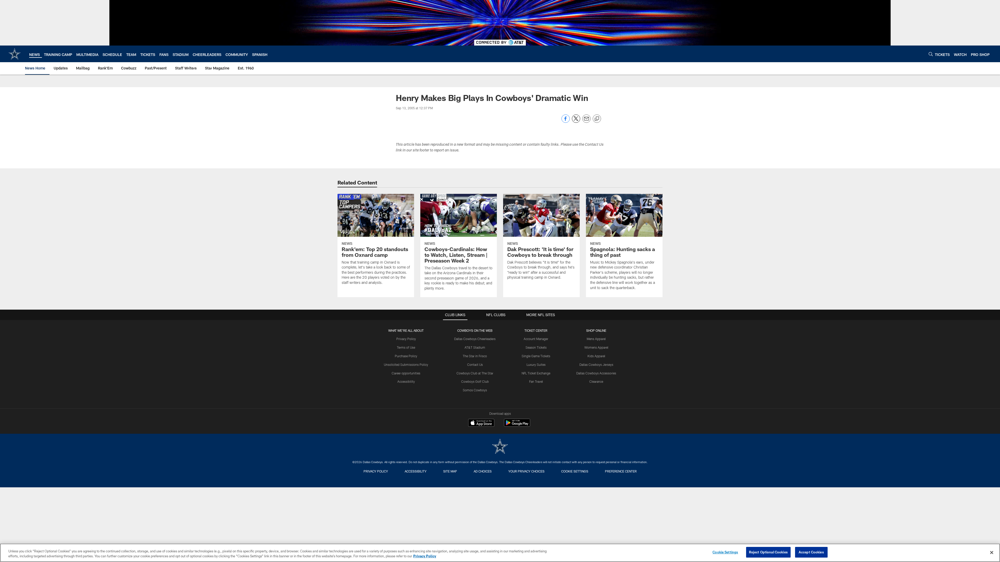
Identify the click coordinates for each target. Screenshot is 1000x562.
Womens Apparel (596, 347)
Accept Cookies (811, 552)
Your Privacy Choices (526, 471)
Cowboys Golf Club (475, 381)
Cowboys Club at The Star (475, 373)
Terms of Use (406, 347)
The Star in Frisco (475, 356)
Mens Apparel (596, 339)
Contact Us (475, 364)
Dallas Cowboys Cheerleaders (475, 339)
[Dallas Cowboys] (500, 447)
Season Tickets (536, 347)
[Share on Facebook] (565, 121)
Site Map (450, 471)
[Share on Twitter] (576, 121)
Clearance (596, 381)
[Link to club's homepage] (14, 54)
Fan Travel (536, 381)
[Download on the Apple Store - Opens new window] (481, 423)
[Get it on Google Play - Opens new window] (517, 425)
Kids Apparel (596, 356)
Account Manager (536, 339)
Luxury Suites (536, 364)
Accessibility (406, 381)
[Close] (991, 552)
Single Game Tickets (536, 356)
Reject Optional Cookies (768, 552)
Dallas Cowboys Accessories (596, 373)
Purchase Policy (406, 356)
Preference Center (621, 471)
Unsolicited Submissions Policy (406, 364)
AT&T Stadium (475, 347)
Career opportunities (406, 373)
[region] (500, 553)
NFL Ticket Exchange (536, 373)
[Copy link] (597, 118)
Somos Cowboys (475, 390)
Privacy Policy (406, 339)
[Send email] (586, 121)
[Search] (931, 54)
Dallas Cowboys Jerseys (596, 364)
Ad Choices (483, 471)
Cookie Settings (574, 471)
